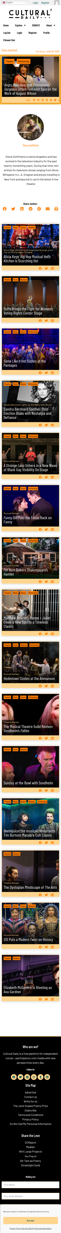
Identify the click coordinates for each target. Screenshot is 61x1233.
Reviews (32, 227)
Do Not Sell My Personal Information (30, 1123)
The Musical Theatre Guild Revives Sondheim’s (28, 728)
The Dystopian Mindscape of (30, 887)
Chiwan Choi (9, 40)
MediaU (30, 1147)
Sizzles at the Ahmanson (29, 678)
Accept (30, 1220)
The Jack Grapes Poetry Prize (30, 1105)
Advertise (30, 1092)
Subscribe (30, 1110)
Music (15, 227)
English (9, 2)
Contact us (30, 1096)
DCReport (30, 1142)
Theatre (9, 61)
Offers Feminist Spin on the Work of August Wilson (30, 89)
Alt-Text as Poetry (30, 1160)
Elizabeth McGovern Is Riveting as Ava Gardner (28, 989)
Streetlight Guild (30, 1165)
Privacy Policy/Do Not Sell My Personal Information (31, 1228)
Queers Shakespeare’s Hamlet (26, 571)
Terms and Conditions (30, 1114)
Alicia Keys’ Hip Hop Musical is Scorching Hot (27, 258)
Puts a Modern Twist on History (28, 939)
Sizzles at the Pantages (25, 363)
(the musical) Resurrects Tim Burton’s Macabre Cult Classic (29, 832)
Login (35, 2)
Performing (23, 61)
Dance (23, 227)
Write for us (30, 1101)
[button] (34, 99)
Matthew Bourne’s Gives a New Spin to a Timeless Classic (27, 622)
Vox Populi (30, 1156)
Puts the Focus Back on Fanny (28, 519)
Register (45, 2)
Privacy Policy (30, 1119)
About (49, 25)
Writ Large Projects (30, 1151)
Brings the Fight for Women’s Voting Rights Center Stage (28, 310)
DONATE (36, 25)
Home (6, 25)
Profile (46, 32)
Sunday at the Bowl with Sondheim (28, 782)
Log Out (6, 32)
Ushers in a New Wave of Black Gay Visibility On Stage (30, 467)
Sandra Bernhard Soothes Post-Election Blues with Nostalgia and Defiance (27, 413)
